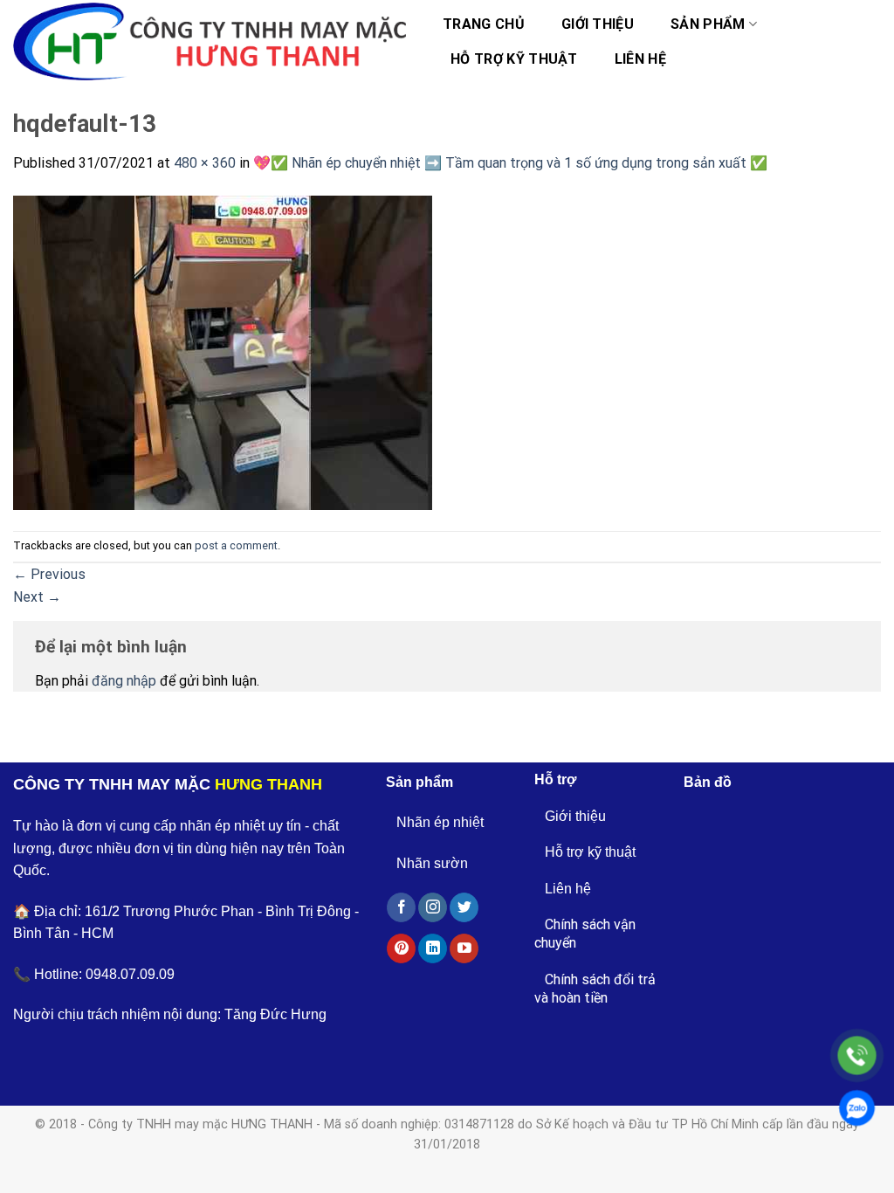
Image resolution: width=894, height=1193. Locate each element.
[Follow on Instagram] (432, 907)
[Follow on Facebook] (401, 907)
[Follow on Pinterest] (401, 948)
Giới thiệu (597, 24)
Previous (49, 574)
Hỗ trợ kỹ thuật (514, 59)
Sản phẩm (708, 24)
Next (37, 597)
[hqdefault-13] (222, 351)
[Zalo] (857, 1107)
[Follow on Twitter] (464, 907)
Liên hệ (640, 59)
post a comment (236, 545)
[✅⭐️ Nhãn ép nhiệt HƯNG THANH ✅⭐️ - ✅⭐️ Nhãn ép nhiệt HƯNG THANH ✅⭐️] (209, 42)
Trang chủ (484, 24)
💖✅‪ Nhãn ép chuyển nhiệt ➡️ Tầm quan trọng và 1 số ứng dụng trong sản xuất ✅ (510, 163)
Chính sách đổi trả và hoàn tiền (595, 988)
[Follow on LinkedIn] (432, 948)
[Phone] (857, 1055)
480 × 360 (205, 163)
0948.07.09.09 (130, 974)
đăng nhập (124, 680)
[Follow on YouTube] (464, 948)
